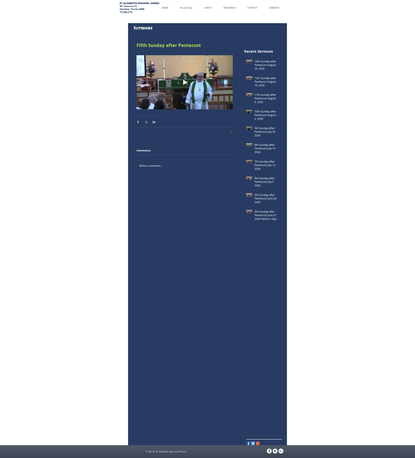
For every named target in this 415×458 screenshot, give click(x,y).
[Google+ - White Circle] (281, 451)
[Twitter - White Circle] (275, 451)
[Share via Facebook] (138, 121)
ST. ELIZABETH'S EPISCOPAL (135, 3)
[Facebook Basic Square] (248, 443)
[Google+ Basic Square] (258, 443)
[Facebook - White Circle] (269, 451)
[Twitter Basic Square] (253, 443)
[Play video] (184, 82)
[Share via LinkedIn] (153, 121)
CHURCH (155, 3)
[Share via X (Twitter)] (146, 121)
